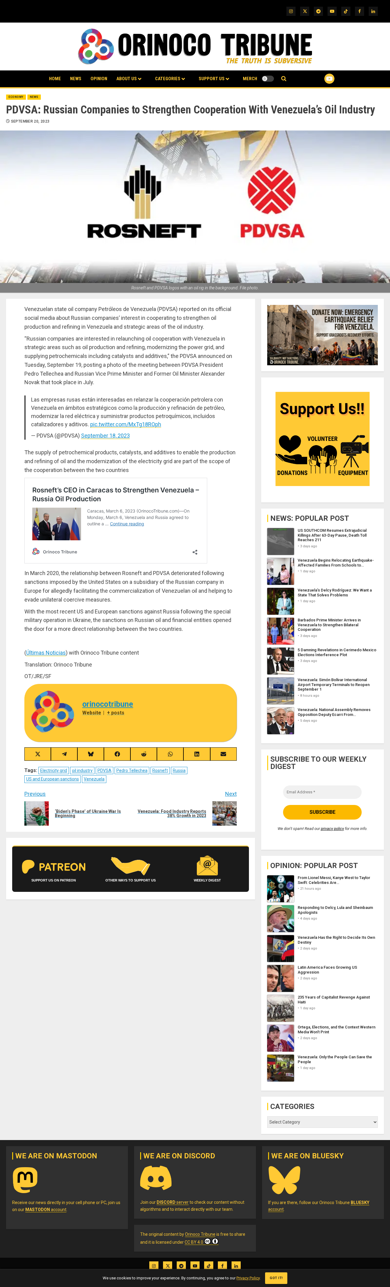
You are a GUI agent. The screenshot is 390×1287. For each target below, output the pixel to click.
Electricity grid (53, 770)
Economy (16, 96)
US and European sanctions (52, 779)
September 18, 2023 (105, 435)
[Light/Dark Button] (268, 79)
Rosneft (160, 770)
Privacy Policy (248, 1278)
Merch (250, 78)
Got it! (276, 1278)
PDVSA (105, 770)
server (173, 1202)
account (45, 1209)
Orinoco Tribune (200, 1234)
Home (55, 78)
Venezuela (94, 779)
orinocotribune (107, 704)
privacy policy (332, 828)
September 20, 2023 (30, 121)
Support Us (212, 78)
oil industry (82, 770)
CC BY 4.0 (194, 1242)
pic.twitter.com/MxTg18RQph (125, 424)
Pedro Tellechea (131, 770)
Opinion (98, 78)
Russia (179, 770)
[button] (284, 79)
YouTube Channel (320, 79)
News (75, 78)
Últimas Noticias (46, 652)
